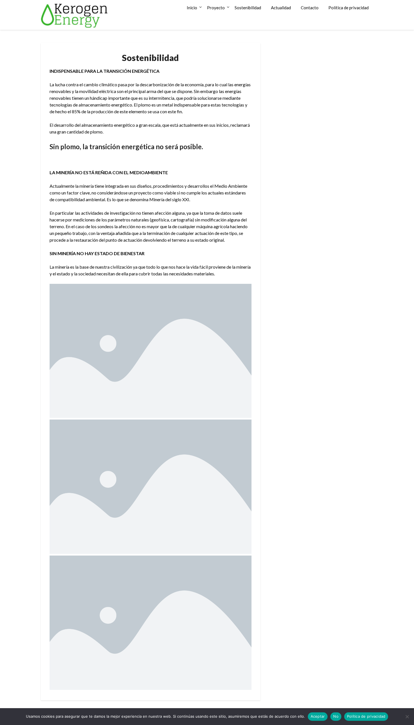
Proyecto (216, 7)
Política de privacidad (348, 7)
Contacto (310, 7)
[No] (407, 716)
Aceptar (318, 716)
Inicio (192, 7)
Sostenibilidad (248, 7)
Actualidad (281, 7)
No (336, 716)
